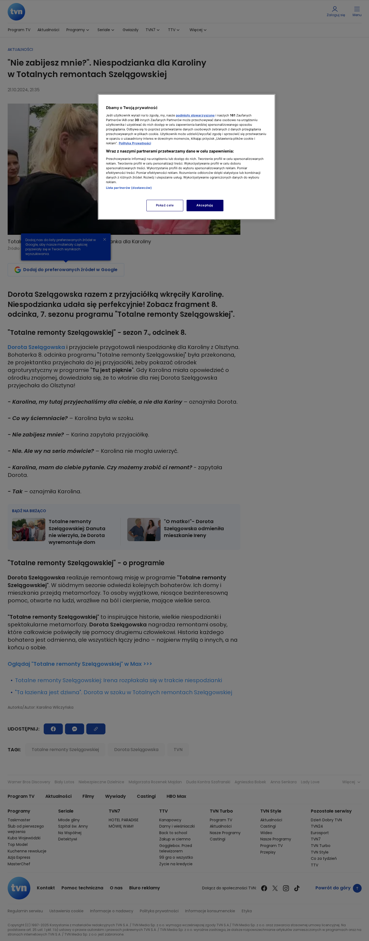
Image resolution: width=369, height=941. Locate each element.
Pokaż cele (165, 205)
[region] (186, 156)
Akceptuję (204, 205)
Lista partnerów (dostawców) (129, 188)
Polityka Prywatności (135, 143)
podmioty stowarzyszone (195, 115)
